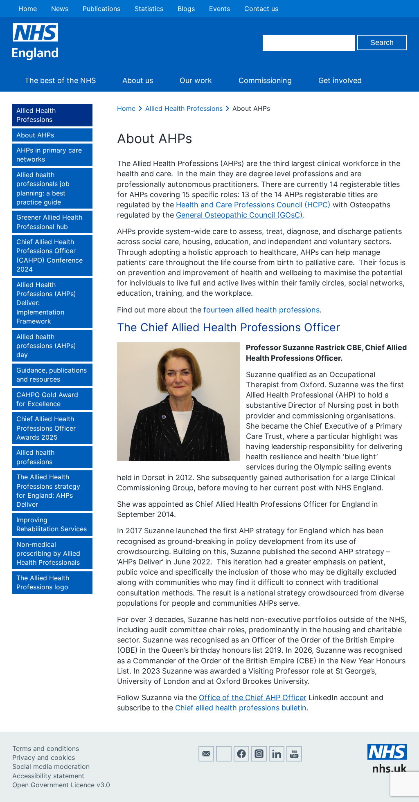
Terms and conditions (45, 748)
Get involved (340, 80)
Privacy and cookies (43, 757)
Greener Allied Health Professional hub (49, 221)
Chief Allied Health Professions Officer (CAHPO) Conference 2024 (49, 255)
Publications (101, 8)
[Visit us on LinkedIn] (276, 759)
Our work (196, 80)
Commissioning (265, 80)
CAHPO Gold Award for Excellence (47, 399)
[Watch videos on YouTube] (294, 759)
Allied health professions (35, 456)
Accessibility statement (48, 776)
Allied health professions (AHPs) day (46, 345)
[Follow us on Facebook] (241, 759)
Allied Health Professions (36, 115)
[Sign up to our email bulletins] (206, 759)
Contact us (261, 8)
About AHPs (35, 135)
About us (137, 80)
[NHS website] (387, 770)
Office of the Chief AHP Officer (252, 697)
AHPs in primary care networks (49, 154)
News (59, 8)
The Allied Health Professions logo (42, 582)
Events (219, 8)
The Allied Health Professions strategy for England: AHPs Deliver (48, 490)
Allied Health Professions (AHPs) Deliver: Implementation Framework (46, 303)
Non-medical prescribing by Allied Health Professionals (48, 553)
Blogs (186, 8)
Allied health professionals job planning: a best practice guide (43, 188)
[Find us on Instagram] (259, 759)
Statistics (149, 8)
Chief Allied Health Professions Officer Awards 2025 (46, 428)
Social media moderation (51, 766)
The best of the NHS (60, 80)
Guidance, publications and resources (51, 374)
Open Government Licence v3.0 (61, 785)
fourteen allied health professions (261, 310)
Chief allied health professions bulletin (240, 707)
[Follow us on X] (224, 759)
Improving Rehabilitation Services (51, 524)
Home (27, 8)
